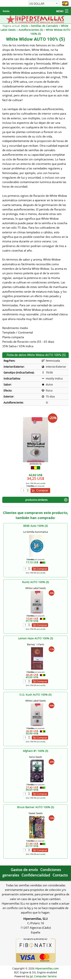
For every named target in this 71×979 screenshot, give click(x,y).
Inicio (6, 11)
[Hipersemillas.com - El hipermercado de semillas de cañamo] (35, 19)
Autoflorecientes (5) (31, 30)
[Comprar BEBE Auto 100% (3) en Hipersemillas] (37, 545)
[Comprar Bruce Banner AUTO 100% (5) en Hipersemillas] (37, 827)
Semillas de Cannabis (44, 26)
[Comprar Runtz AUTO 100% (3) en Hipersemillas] (37, 602)
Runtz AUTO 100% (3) (35, 582)
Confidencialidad (36, 875)
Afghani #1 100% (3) (35, 751)
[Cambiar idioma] (65, 3)
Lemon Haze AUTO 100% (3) (35, 638)
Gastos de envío (24, 869)
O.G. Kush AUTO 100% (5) (35, 694)
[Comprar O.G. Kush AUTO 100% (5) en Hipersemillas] (37, 714)
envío (42, 483)
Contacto (60, 875)
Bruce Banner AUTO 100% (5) (35, 807)
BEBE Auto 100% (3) (35, 525)
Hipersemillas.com (47, 968)
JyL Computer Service (43, 976)
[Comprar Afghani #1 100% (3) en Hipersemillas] (37, 770)
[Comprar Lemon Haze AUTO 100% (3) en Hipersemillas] (37, 658)
